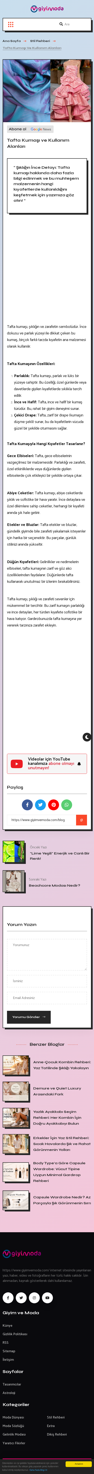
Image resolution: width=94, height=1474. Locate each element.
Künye (7, 1326)
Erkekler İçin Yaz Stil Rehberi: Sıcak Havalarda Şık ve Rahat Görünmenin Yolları (62, 1144)
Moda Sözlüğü (13, 1426)
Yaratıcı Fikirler (14, 1443)
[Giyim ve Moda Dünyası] (47, 8)
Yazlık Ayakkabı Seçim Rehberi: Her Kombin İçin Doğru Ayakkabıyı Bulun (57, 1118)
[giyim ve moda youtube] (47, 1297)
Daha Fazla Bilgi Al (38, 1470)
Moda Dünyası (13, 1417)
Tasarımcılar (12, 1384)
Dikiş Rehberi (57, 1434)
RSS (6, 1343)
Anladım (79, 1464)
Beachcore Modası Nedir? (54, 885)
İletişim (8, 1360)
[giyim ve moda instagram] (34, 1297)
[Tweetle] (40, 804)
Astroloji (9, 1393)
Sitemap (9, 1351)
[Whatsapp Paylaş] (66, 804)
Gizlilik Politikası (15, 1334)
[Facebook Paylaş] (27, 804)
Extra (51, 1426)
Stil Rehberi (56, 1417)
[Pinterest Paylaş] (53, 804)
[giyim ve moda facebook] (8, 1297)
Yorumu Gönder (26, 1017)
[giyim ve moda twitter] (21, 1297)
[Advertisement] (47, 270)
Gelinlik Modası (14, 1434)
